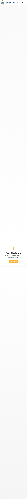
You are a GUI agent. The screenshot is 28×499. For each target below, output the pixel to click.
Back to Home (13, 261)
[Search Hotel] (17, 2)
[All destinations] (23, 2)
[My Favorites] (20, 2)
